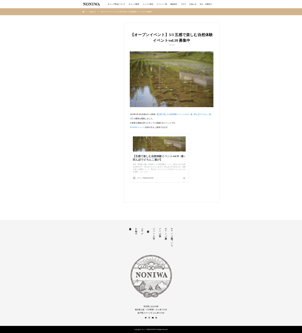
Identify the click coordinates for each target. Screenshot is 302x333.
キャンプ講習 (134, 4)
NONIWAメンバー (137, 127)
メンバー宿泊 (148, 4)
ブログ (183, 4)
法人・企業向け (206, 4)
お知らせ (192, 4)
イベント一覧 (161, 4)
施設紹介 (173, 4)
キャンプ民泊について (116, 4)
